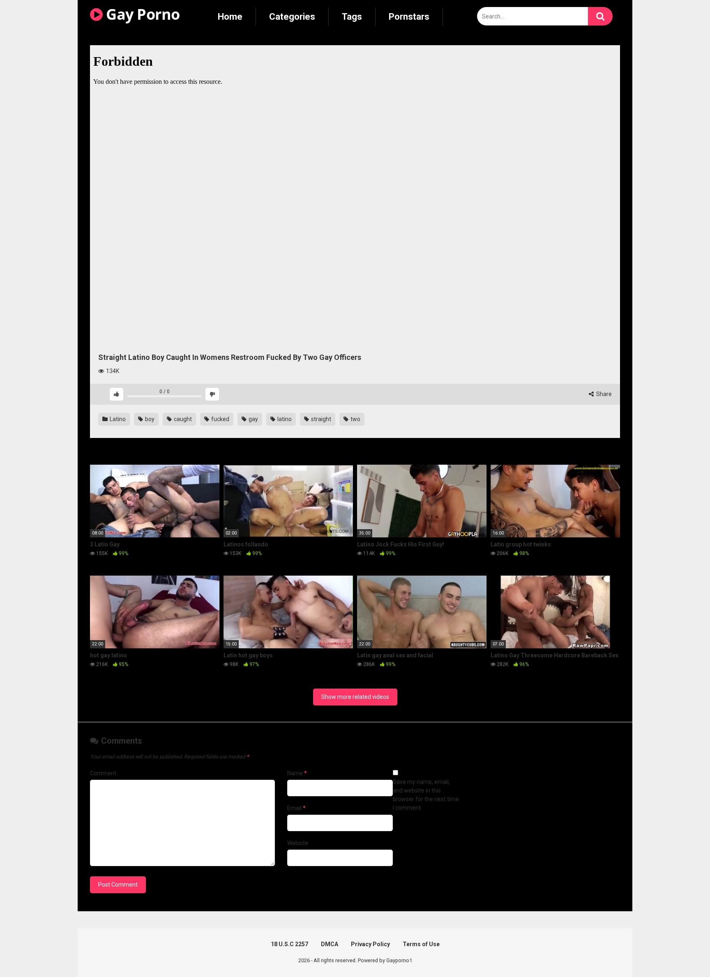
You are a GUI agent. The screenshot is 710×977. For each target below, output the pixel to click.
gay (252, 419)
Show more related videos (355, 697)
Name (297, 773)
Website (297, 843)
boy (149, 419)
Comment (103, 773)
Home (230, 17)
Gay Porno (141, 14)
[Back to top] (682, 952)
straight (320, 419)
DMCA (329, 944)
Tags (352, 17)
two (354, 419)
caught (182, 419)
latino (284, 419)
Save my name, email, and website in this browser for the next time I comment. (426, 795)
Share (603, 394)
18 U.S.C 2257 (289, 944)
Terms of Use (421, 944)
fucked (219, 419)
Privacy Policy (370, 944)
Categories (292, 17)
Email (296, 808)
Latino (117, 419)
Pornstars (409, 17)
